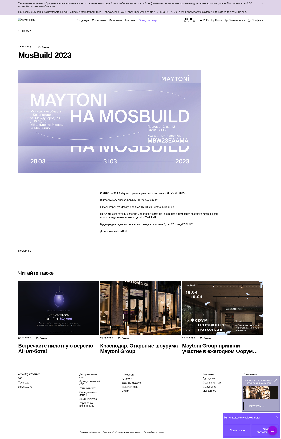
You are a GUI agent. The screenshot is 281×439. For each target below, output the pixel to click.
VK (20, 378)
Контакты (130, 20)
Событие (43, 47)
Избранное (209, 390)
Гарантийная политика (154, 432)
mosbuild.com (210, 213)
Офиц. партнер (148, 20)
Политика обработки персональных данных (122, 432)
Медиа (125, 390)
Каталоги (126, 378)
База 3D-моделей (131, 382)
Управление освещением (86, 404)
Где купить (209, 378)
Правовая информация (90, 432)
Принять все (237, 430)
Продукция (83, 20)
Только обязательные (265, 430)
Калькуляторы (129, 386)
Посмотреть (254, 406)
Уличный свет (87, 388)
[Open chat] (272, 430)
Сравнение (209, 386)
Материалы (116, 20)
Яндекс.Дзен (25, 386)
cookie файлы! (251, 417)
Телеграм (23, 382)
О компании (99, 20)
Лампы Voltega (88, 399)
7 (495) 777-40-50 (30, 374)
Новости (27, 31)
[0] (184, 20)
